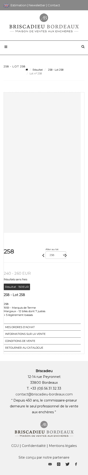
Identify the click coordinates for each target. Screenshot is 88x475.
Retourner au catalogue (24, 347)
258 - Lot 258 (55, 69)
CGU (15, 446)
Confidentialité (34, 446)
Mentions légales (63, 446)
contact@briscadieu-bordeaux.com (44, 394)
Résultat (38, 69)
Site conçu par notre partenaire (44, 457)
